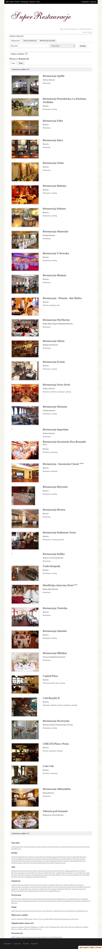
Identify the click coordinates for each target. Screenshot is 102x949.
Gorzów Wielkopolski (52, 927)
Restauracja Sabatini (55, 631)
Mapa (21, 63)
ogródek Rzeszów (62, 873)
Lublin (41, 927)
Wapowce (46, 558)
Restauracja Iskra (53, 140)
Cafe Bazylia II (51, 698)
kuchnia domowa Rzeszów (70, 859)
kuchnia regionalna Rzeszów (56, 857)
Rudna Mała (47, 324)
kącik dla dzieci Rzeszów (60, 875)
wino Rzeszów (47, 911)
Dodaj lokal (85, 2)
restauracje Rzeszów (30, 847)
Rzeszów (32, 2)
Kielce (21, 929)
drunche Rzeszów (57, 901)
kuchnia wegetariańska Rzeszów (74, 861)
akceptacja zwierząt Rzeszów (27, 873)
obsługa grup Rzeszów (71, 871)
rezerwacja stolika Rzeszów (54, 871)
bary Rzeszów (42, 847)
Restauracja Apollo (53, 75)
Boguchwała (47, 345)
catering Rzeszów (17, 847)
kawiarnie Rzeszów (80, 847)
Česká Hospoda (51, 566)
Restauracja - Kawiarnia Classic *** (63, 463)
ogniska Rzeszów (54, 891)
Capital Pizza (50, 675)
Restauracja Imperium (55, 429)
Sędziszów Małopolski (24, 919)
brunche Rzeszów (45, 901)
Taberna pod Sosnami (55, 811)
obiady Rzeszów (61, 899)
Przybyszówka (60, 725)
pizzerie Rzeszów (54, 847)
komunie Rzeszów (47, 887)
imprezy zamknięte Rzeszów (52, 885)
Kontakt (25, 944)
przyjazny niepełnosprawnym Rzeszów (38, 875)
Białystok (79, 927)
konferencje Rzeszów (69, 885)
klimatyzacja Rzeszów (18, 871)
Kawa (38, 2)
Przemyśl (53, 558)
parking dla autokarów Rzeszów (35, 877)
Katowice (14, 929)
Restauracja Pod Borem (56, 319)
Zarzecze (46, 657)
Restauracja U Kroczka (56, 253)
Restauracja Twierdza (55, 608)
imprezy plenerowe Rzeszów (38, 891)
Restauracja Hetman (54, 275)
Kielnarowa (47, 815)
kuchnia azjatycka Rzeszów (20, 863)
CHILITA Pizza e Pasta (56, 743)
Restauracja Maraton (55, 406)
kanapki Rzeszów (70, 901)
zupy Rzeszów (16, 899)
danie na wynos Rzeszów (77, 873)
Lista (13, 63)
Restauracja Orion (53, 162)
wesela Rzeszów (35, 887)
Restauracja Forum (54, 361)
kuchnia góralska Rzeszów (40, 863)
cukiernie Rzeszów (66, 847)
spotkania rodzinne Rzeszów (41, 889)
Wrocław (27, 927)
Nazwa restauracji (30, 40)
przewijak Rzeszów (76, 875)
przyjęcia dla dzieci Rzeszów (61, 889)
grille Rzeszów (23, 891)
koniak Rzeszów (70, 911)
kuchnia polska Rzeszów (19, 857)
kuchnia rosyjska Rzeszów (34, 861)
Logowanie (93, 2)
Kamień (45, 235)
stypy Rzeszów (72, 887)
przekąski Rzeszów (74, 899)
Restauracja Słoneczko (55, 231)
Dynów (45, 793)
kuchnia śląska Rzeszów (57, 863)
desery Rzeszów (38, 899)
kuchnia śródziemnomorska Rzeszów (48, 859)
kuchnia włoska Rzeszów (37, 857)
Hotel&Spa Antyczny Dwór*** (60, 585)
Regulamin (34, 944)
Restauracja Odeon (53, 340)
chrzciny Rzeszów (60, 887)
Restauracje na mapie (47, 40)
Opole (66, 927)
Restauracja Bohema (54, 185)
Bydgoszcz (35, 927)
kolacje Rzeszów (50, 899)
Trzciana (69, 725)
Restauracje (24, 2)
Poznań (32, 929)
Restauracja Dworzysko (56, 720)
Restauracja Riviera (54, 509)
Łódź (62, 927)
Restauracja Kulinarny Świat (59, 532)
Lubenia (46, 410)
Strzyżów (75, 919)
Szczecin (38, 929)
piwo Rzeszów (37, 911)
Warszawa (14, 927)
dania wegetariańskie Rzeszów (28, 901)
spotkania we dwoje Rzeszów (21, 889)
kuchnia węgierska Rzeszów (53, 861)
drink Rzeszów (16, 911)
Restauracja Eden (53, 120)
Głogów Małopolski (59, 324)
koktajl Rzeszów (81, 911)
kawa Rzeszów (27, 911)
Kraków (21, 927)
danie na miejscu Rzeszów (36, 871)
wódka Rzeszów (58, 911)
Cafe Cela (48, 766)
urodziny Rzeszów (84, 887)
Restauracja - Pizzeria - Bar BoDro (62, 298)
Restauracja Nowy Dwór (56, 384)
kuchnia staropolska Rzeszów (76, 857)
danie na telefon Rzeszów (46, 873)
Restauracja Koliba (54, 553)
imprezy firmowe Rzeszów (33, 885)
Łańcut (13, 919)
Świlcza (45, 80)
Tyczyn (54, 815)
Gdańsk (85, 927)
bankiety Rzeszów (17, 885)
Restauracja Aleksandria (57, 788)
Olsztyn (26, 929)
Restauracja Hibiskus (55, 653)
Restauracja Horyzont (55, 486)
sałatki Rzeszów (27, 899)
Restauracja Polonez (54, 208)
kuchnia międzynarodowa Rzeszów (23, 859)
